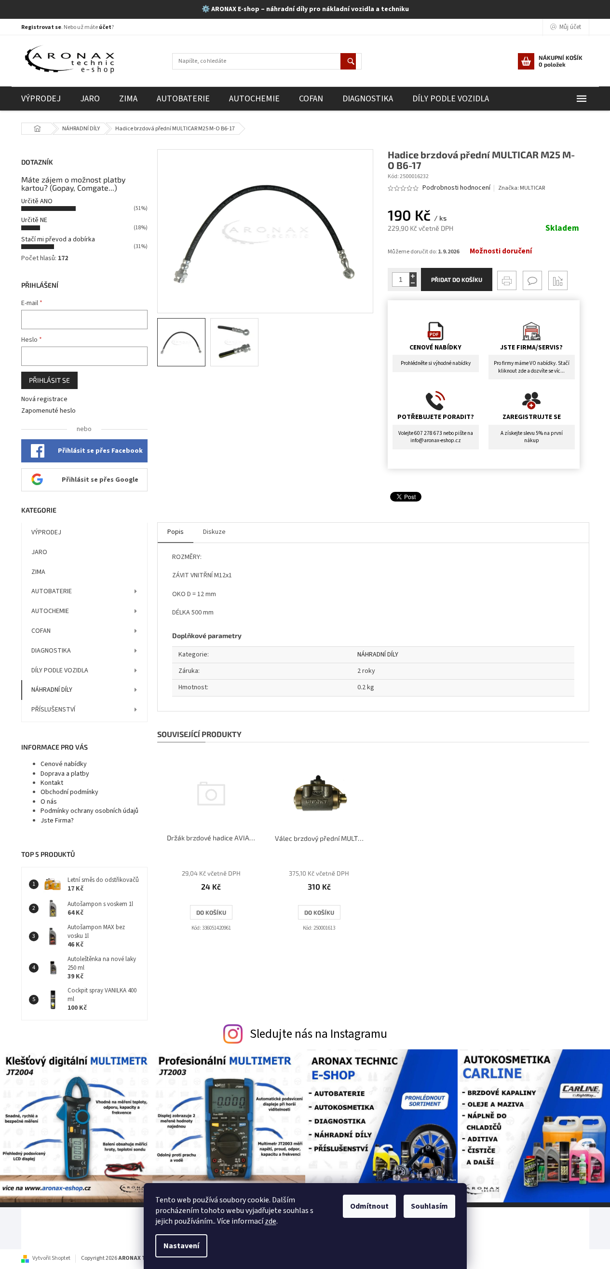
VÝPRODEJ (46, 532)
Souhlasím (429, 1206)
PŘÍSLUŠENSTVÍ (53, 709)
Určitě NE (34, 220)
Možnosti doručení (501, 251)
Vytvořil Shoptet (51, 1258)
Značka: (521, 188)
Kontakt (52, 783)
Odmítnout (369, 1206)
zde (270, 1221)
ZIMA (38, 572)
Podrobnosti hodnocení (456, 188)
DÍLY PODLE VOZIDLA (59, 670)
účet (105, 27)
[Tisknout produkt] (506, 280)
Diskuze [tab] (214, 532)
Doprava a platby (65, 774)
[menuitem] (41, 99)
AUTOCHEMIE (50, 611)
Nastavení (181, 1246)
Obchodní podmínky (69, 792)
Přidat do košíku (456, 279)
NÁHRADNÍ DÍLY (51, 690)
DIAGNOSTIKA (51, 650)
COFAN (41, 631)
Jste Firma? (57, 820)
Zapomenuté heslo (48, 411)
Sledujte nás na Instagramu (318, 1034)
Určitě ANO (37, 201)
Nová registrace (44, 399)
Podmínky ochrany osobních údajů (89, 811)
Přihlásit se (49, 380)
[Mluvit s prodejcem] (532, 280)
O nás (49, 802)
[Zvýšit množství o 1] (413, 275)
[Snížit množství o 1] (413, 283)
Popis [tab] (175, 532)
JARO (39, 552)
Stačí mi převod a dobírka (58, 239)
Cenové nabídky (64, 764)
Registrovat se (41, 27)
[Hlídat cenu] (558, 280)
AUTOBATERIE (51, 591)
